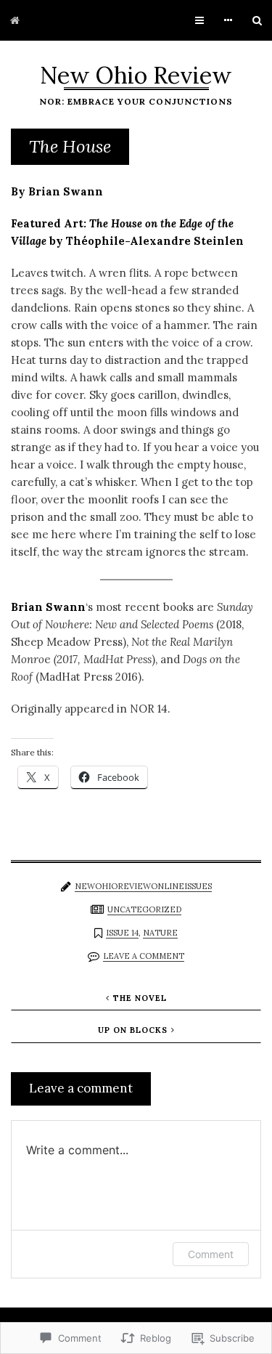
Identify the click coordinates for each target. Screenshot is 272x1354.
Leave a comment (143, 956)
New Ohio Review (136, 75)
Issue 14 (122, 933)
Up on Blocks (133, 1030)
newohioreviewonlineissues (143, 886)
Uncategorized (144, 909)
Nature (160, 933)
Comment (211, 1254)
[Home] (15, 20)
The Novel (140, 998)
